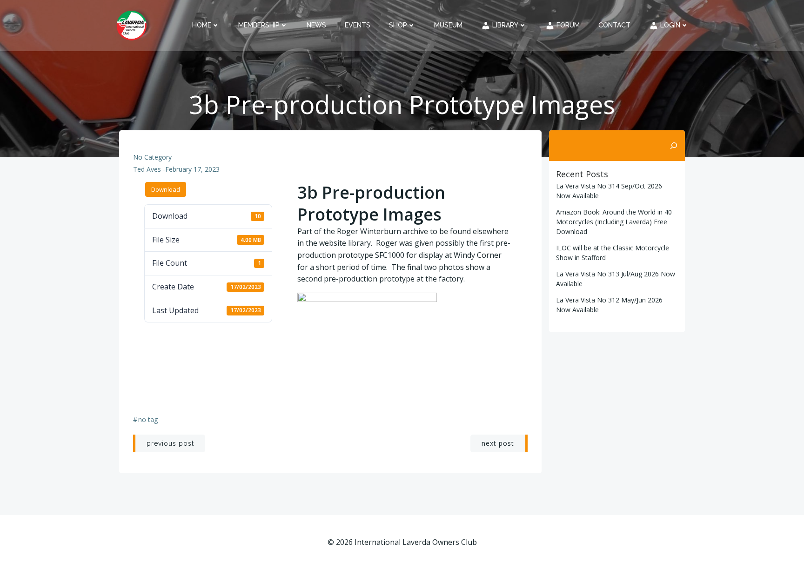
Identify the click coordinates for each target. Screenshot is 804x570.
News (316, 25)
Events (357, 25)
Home (201, 25)
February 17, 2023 (192, 169)
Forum (567, 25)
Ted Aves (147, 169)
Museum (448, 25)
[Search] (674, 145)
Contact (614, 25)
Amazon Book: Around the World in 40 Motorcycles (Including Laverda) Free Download (614, 222)
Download (165, 189)
